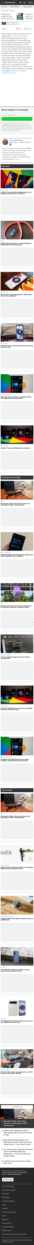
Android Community (9, 73)
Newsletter (29, 28)
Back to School (15, 6)
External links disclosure (8, 1212)
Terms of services (21, 123)
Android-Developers (19, 71)
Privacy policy (5, 1193)
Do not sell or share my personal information (14, 1234)
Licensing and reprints (8, 1227)
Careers (4, 1205)
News (3, 23)
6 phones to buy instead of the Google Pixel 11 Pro (16, 1162)
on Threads (16, 159)
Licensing (4, 1208)
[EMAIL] (10, 144)
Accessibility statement (8, 1201)
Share (5, 28)
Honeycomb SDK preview (19, 36)
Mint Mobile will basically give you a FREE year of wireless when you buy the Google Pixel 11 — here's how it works (17, 1142)
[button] (32, 2)
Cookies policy (6, 1197)
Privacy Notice (23, 125)
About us (4, 1216)
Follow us (20, 28)
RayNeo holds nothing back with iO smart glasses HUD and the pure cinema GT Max (17, 1133)
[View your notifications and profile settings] (20, 2)
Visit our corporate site (14, 1174)
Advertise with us (7, 1223)
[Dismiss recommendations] (32, 11)
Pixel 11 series (28, 6)
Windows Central (6, 1230)
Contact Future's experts (8, 1190)
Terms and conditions (8, 1186)
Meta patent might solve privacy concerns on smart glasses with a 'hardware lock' (15, 1123)
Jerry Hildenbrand (13, 23)
